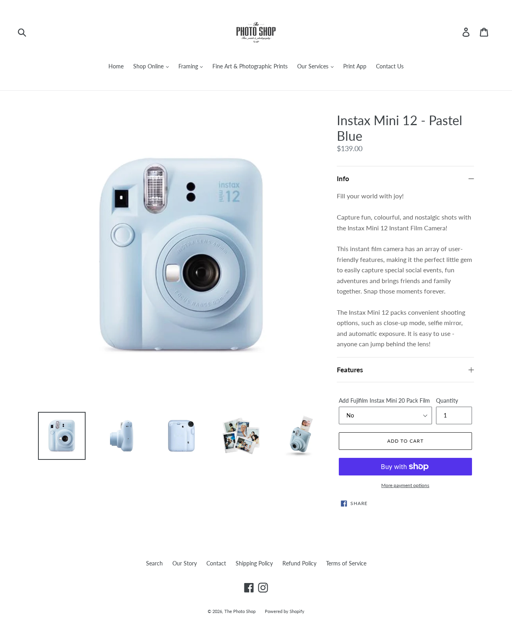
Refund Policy (299, 563)
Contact (216, 563)
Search (154, 563)
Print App (354, 66)
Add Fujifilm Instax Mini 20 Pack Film (384, 400)
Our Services (313, 66)
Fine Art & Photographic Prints (250, 66)
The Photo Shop (240, 611)
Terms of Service (346, 563)
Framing (189, 66)
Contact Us (390, 66)
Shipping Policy (254, 563)
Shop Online (149, 66)
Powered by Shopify (284, 611)
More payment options (405, 485)
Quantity (447, 400)
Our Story (184, 563)
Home (116, 66)
